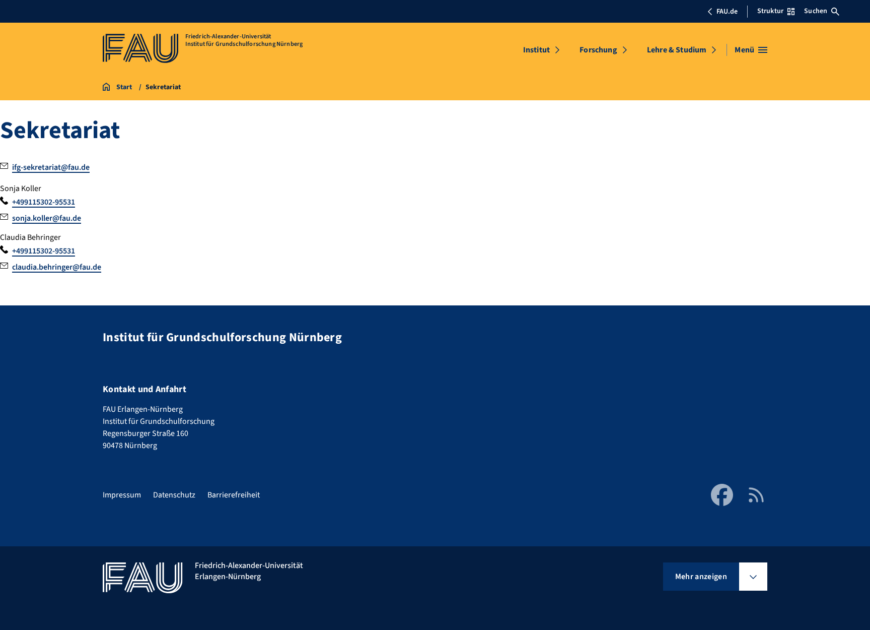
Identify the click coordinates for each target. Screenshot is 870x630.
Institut (536, 49)
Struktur (770, 11)
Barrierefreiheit (233, 494)
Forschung (598, 49)
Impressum (122, 494)
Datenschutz (174, 494)
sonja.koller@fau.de (46, 218)
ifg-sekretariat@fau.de (51, 167)
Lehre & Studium (676, 49)
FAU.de (727, 12)
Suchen (815, 11)
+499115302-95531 (43, 202)
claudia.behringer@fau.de (56, 267)
